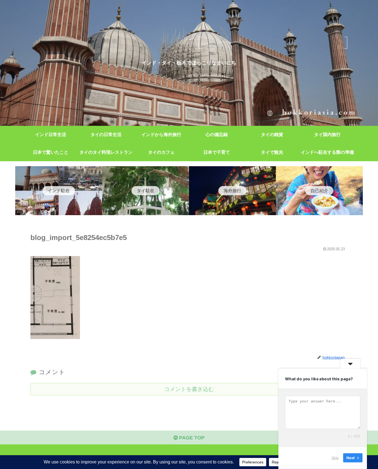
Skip (335, 457)
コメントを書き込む (189, 389)
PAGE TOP (191, 438)
